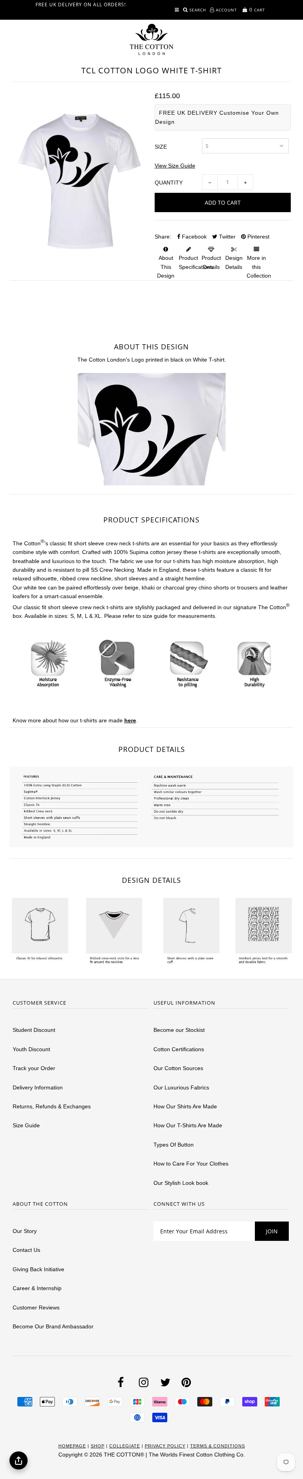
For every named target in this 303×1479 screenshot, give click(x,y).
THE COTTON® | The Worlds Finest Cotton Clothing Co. (174, 1454)
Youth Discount (31, 1049)
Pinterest (257, 236)
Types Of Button (173, 1144)
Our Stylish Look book (180, 1183)
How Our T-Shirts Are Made (187, 1125)
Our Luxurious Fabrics (181, 1087)
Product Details (211, 262)
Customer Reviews (36, 1307)
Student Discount (34, 1030)
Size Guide (26, 1125)
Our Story (25, 1231)
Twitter (226, 236)
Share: (163, 236)
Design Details (234, 262)
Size (161, 147)
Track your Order (34, 1068)
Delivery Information (38, 1087)
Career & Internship (37, 1288)
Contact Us (26, 1250)
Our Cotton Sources (178, 1068)
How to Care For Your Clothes (190, 1163)
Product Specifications (196, 262)
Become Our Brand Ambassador (53, 1326)
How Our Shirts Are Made (185, 1106)
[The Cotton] (151, 39)
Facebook (193, 236)
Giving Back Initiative (38, 1269)
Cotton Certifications (178, 1049)
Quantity (169, 182)
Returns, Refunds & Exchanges (52, 1106)
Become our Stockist (179, 1030)
